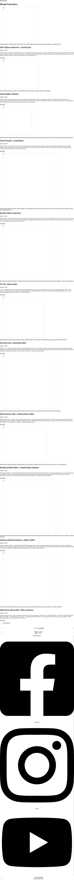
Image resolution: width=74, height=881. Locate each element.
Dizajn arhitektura (30, 44)
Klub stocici (54, 464)
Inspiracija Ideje (12, 137)
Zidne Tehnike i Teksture (9, 94)
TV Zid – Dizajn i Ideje (8, 284)
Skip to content (3, 0)
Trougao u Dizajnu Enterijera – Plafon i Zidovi (17, 540)
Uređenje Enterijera (56, 44)
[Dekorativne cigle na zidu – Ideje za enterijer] (29, 604)
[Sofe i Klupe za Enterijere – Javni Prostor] (20, 41)
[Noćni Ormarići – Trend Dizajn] (17, 135)
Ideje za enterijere (55, 137)
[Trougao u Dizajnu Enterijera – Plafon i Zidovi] (29, 533)
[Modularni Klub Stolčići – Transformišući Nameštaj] (24, 462)
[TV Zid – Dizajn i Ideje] (29, 278)
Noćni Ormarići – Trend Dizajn (11, 140)
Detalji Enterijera (29, 137)
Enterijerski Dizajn (29, 90)
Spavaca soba (48, 410)
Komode (62, 137)
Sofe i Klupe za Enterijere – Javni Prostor (15, 47)
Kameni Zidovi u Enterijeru (10, 213)
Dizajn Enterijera (12, 44)
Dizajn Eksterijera (4, 44)
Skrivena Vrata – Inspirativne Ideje (13, 343)
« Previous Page (6, 623)
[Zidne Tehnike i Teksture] (21, 88)
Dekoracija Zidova (12, 90)
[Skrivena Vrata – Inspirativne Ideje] (23, 337)
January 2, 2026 (3, 50)
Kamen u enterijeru (64, 208)
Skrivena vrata (54, 339)
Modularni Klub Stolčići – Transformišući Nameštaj (19, 467)
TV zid (62, 281)
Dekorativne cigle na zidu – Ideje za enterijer (17, 610)
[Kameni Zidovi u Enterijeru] (29, 206)
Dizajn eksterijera (39, 44)
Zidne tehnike (47, 90)
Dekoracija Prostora (21, 44)
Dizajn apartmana (29, 208)
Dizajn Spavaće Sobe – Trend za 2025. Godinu (17, 414)
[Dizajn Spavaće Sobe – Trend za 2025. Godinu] (29, 408)
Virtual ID (41, 628)
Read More (2, 57)
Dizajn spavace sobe (30, 410)
